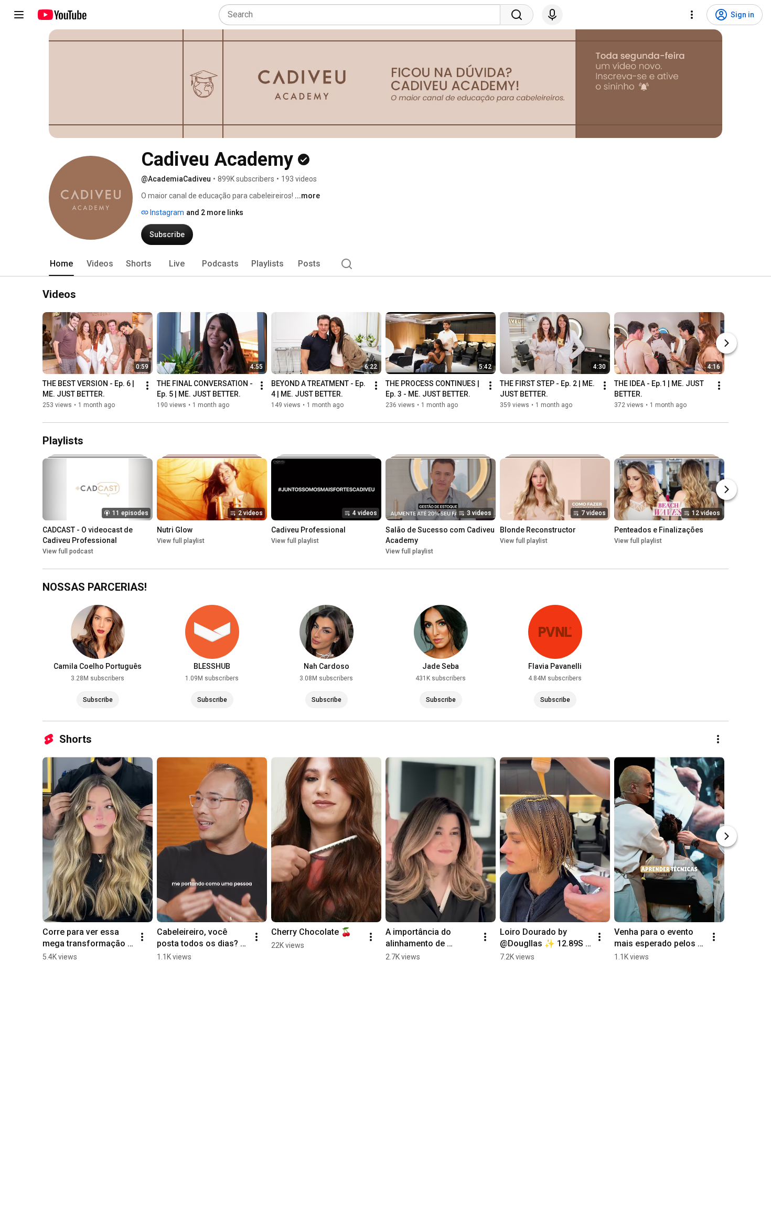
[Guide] (19, 14)
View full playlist (181, 541)
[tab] (61, 263)
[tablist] (385, 263)
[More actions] (147, 385)
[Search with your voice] (552, 14)
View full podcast (67, 551)
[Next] (726, 343)
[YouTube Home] (61, 14)
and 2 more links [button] (214, 212)
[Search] (516, 14)
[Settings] (692, 14)
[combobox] (363, 14)
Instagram (166, 212)
